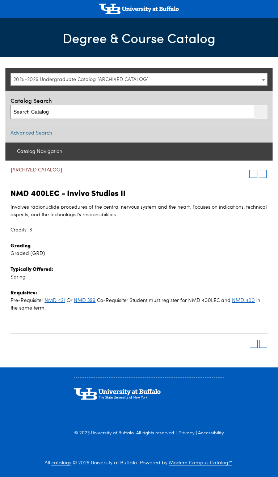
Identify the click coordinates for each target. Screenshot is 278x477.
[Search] (261, 112)
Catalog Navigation (39, 151)
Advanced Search (31, 133)
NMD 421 (55, 300)
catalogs (61, 462)
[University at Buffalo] (139, 10)
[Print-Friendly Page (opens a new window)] (253, 174)
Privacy (186, 433)
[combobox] (139, 79)
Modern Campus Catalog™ (200, 462)
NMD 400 (243, 300)
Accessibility (211, 433)
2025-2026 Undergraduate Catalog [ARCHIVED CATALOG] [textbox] (80, 79)
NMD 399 (85, 300)
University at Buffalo (112, 433)
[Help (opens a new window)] (263, 174)
